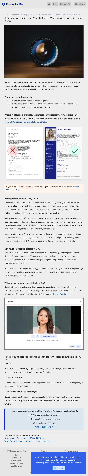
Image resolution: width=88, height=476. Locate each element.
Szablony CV (16, 466)
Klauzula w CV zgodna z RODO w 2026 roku (26, 438)
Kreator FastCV (59, 294)
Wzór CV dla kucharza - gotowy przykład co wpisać (27, 441)
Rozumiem (58, 468)
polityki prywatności (72, 463)
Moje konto (80, 4)
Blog (55, 4)
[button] (49, 4)
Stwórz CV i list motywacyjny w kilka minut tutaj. (25, 122)
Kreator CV (65, 4)
